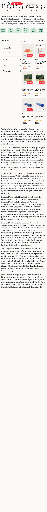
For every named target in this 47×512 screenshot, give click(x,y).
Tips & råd (41, 7)
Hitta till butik (32, 8)
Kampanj (19, 6)
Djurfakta (37, 8)
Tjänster (44, 8)
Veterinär (30, 5)
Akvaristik (16, 5)
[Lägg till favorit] (25, 55)
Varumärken (27, 5)
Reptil (13, 5)
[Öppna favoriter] (3, 4)
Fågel (10, 5)
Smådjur (7, 6)
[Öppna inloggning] (8, 4)
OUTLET (23, 6)
